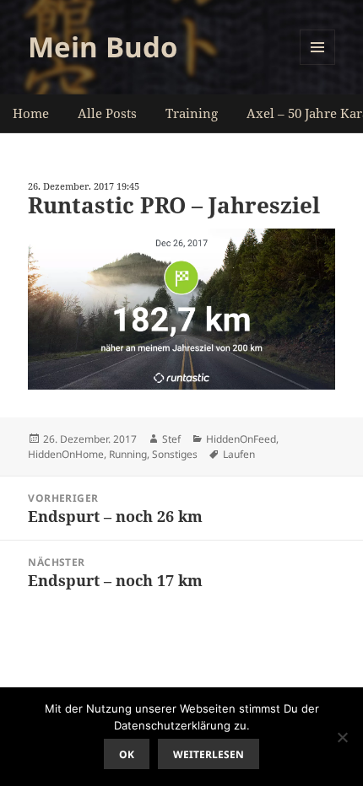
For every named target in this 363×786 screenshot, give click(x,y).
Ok (126, 754)
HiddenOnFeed (241, 439)
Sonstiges (175, 454)
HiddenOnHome (66, 454)
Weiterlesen (208, 754)
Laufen (239, 454)
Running (128, 454)
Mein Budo (102, 47)
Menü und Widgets (318, 64)
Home (31, 113)
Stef (171, 439)
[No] (341, 737)
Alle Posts (107, 113)
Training (191, 113)
